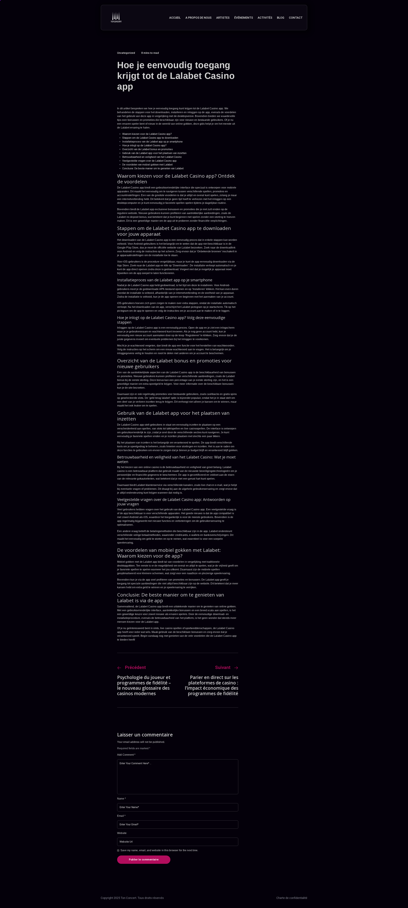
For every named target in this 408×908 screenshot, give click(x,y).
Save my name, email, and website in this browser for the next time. (159, 850)
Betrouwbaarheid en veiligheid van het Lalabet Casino (152, 156)
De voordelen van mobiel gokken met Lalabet (147, 164)
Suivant (222, 667)
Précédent (135, 667)
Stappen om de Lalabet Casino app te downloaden (150, 137)
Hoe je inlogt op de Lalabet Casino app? (144, 145)
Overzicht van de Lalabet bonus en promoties (147, 149)
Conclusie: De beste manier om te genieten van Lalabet (153, 168)
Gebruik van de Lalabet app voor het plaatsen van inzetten (154, 153)
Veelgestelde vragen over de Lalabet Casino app (149, 160)
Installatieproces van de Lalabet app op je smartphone (152, 141)
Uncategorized (126, 52)
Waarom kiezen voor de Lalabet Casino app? (147, 133)
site (130, 387)
